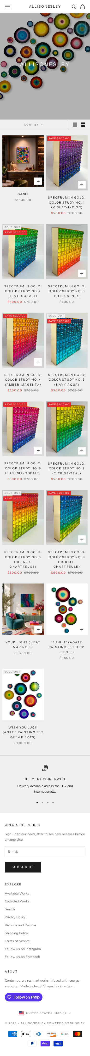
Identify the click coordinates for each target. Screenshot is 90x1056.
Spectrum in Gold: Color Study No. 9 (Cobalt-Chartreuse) (67, 559)
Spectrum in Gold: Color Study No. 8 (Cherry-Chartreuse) (23, 559)
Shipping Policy (16, 933)
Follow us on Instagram (23, 949)
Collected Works (17, 901)
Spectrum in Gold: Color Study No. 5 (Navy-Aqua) (67, 379)
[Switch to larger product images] (75, 125)
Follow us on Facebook (22, 957)
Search (10, 909)
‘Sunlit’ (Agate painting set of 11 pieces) (67, 647)
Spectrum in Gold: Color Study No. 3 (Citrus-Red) (67, 291)
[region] (45, 780)
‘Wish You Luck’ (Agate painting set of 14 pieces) (23, 732)
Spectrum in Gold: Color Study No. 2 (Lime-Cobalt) (23, 291)
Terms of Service (17, 941)
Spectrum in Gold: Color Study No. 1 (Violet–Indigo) (67, 202)
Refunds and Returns (20, 925)
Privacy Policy (15, 917)
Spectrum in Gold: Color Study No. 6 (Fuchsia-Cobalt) (23, 468)
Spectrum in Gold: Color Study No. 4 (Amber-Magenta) (23, 379)
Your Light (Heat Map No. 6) (23, 644)
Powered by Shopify (66, 1023)
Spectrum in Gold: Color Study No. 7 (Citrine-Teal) (67, 468)
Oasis (23, 194)
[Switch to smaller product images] (83, 125)
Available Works (17, 893)
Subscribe (23, 867)
